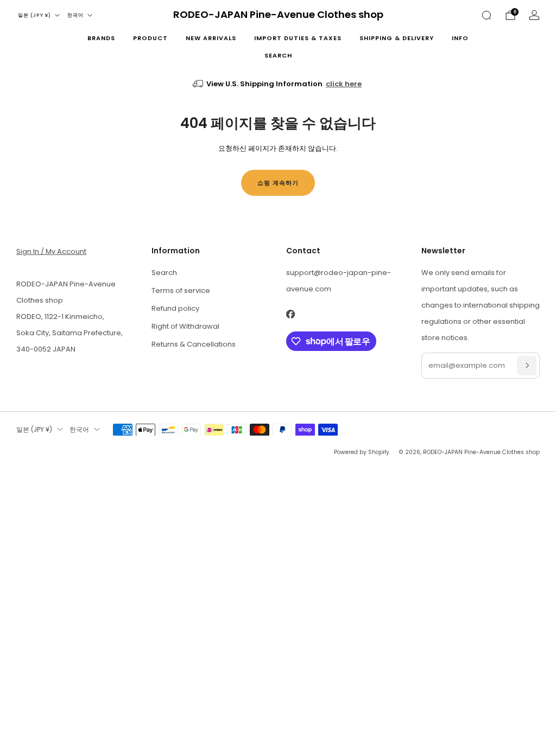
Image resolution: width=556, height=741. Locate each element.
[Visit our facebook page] (290, 314)
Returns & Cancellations (193, 344)
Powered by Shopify (361, 452)
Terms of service (180, 290)
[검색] (486, 15)
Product (150, 38)
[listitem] (278, 84)
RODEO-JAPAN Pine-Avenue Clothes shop (278, 15)
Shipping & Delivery (396, 38)
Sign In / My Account (51, 251)
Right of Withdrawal (185, 326)
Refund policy (175, 308)
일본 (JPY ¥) (34, 15)
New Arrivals (211, 38)
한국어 (75, 15)
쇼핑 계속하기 (278, 182)
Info (460, 38)
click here (344, 84)
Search (278, 55)
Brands (101, 38)
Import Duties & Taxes (298, 38)
